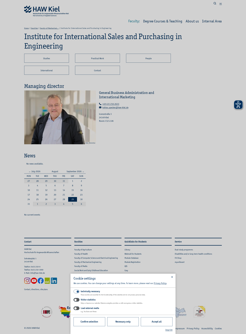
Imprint (168, 330)
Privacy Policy (160, 283)
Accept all (157, 321)
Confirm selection (89, 321)
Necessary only (123, 321)
